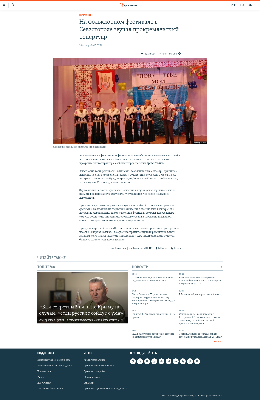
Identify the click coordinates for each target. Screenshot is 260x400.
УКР (233, 5)
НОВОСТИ (140, 267)
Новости (85, 15)
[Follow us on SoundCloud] (175, 361)
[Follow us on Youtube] (147, 361)
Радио (40, 377)
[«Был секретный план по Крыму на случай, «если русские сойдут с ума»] (82, 297)
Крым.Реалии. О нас (94, 360)
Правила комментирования (99, 366)
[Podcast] (190, 361)
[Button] (148, 54)
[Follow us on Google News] (161, 361)
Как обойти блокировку (50, 389)
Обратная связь (92, 377)
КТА (242, 5)
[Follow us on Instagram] (154, 361)
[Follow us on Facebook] (133, 361)
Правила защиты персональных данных (105, 389)
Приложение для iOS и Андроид (54, 366)
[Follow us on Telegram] (168, 361)
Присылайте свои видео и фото (53, 360)
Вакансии (89, 383)
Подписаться (44, 371)
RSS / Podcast (44, 383)
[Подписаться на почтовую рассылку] (197, 361)
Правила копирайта (94, 371)
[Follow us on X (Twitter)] (140, 361)
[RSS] (183, 361)
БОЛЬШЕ (218, 342)
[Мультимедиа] (250, 5)
